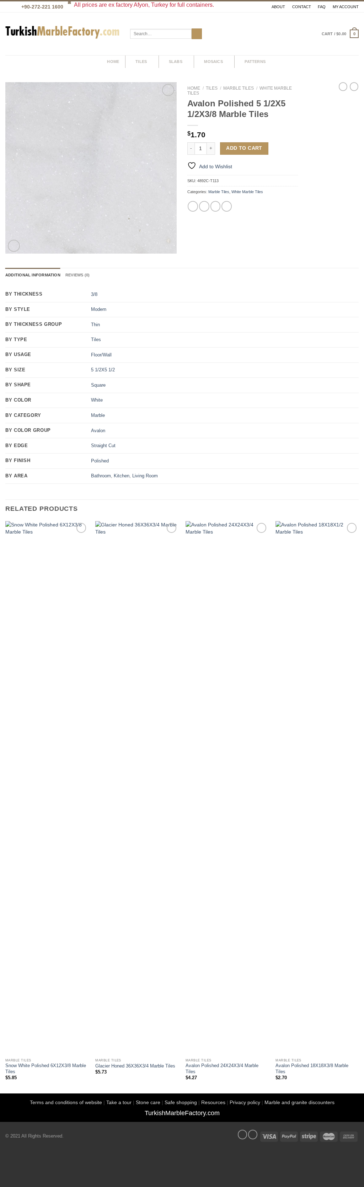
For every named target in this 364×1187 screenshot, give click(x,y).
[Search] (94, 62)
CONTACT (301, 7)
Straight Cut (103, 445)
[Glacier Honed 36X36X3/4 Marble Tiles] (136, 788)
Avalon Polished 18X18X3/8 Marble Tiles (311, 1068)
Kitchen (121, 475)
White (97, 400)
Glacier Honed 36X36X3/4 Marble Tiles (135, 1066)
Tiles (212, 88)
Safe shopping (181, 1102)
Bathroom (101, 475)
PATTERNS (255, 61)
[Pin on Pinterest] (226, 206)
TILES (141, 61)
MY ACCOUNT (346, 7)
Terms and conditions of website (66, 1102)
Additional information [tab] (32, 275)
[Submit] (197, 33)
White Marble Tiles (247, 192)
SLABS (175, 61)
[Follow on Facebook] (242, 1134)
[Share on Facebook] (193, 206)
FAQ (322, 7)
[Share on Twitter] (204, 206)
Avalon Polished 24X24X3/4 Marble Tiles (222, 1068)
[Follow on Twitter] (252, 1134)
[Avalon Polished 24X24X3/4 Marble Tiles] (227, 788)
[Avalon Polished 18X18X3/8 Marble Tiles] (317, 788)
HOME (113, 61)
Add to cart (244, 148)
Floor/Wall (101, 355)
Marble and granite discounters (299, 1102)
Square (98, 385)
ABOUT (278, 7)
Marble (98, 415)
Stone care (148, 1102)
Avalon (98, 430)
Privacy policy (245, 1102)
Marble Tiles (238, 88)
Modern (98, 309)
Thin (95, 324)
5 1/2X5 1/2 (103, 369)
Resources (213, 1102)
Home (193, 88)
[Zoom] (14, 246)
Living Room (145, 475)
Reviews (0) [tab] (77, 275)
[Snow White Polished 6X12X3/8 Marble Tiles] (47, 788)
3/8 (94, 294)
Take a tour (119, 1102)
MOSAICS (213, 61)
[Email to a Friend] (215, 206)
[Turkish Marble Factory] (62, 34)
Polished (100, 461)
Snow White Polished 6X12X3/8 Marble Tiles (45, 1068)
